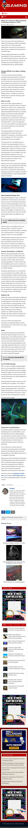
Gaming (16, 517)
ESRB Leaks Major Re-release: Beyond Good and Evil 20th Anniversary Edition (16, 636)
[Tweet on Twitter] (8, 512)
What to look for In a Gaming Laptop (14, 582)
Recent (4, 624)
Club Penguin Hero (10, 823)
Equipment (11, 24)
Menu (5, 16)
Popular (10, 624)
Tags (23, 624)
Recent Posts (10, 484)
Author (3, 484)
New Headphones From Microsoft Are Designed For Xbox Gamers (14, 562)
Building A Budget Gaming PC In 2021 (14, 543)
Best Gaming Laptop (8, 517)
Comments (17, 624)
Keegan (4, 24)
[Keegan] (5, 494)
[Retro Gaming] (14, 605)
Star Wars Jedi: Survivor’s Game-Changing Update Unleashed (15, 681)
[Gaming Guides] (14, 740)
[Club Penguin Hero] (14, 9)
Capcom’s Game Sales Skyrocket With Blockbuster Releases (15, 649)
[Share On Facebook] (3, 512)
